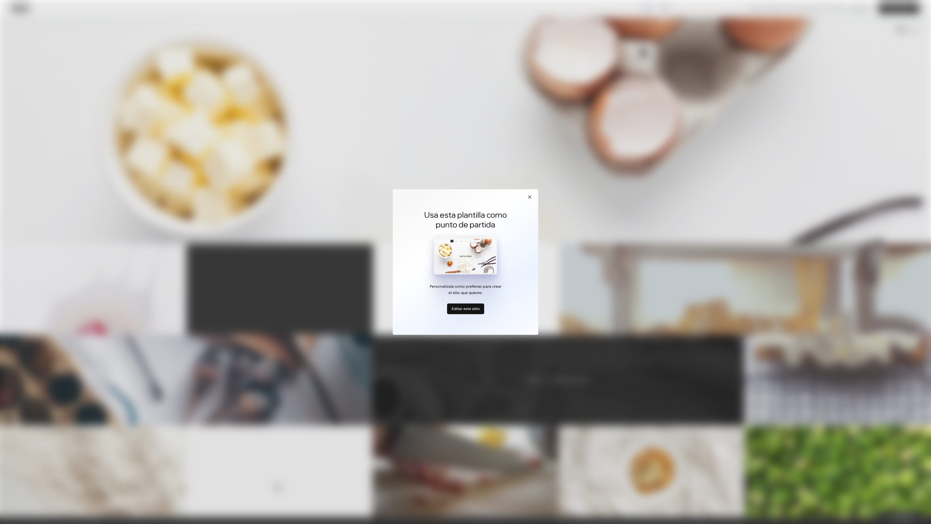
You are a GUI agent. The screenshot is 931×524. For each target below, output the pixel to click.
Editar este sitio (465, 308)
